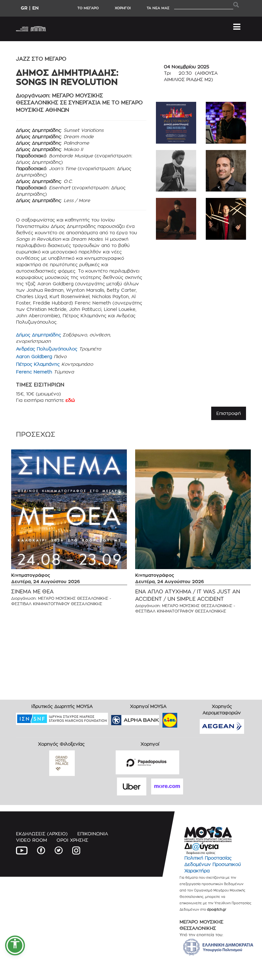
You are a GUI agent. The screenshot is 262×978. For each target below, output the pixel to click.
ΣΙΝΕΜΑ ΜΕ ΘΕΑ (32, 591)
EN (35, 7)
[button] (15, 945)
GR (24, 7)
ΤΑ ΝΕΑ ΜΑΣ (158, 8)
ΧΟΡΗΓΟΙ (123, 8)
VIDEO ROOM (31, 840)
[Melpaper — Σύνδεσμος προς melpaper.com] (188, 718)
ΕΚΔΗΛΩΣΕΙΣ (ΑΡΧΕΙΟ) (42, 833)
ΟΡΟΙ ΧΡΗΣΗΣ (72, 840)
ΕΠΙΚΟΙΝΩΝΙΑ (92, 833)
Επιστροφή (228, 413)
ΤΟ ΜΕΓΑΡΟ (88, 8)
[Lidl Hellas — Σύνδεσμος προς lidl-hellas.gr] (160, 718)
